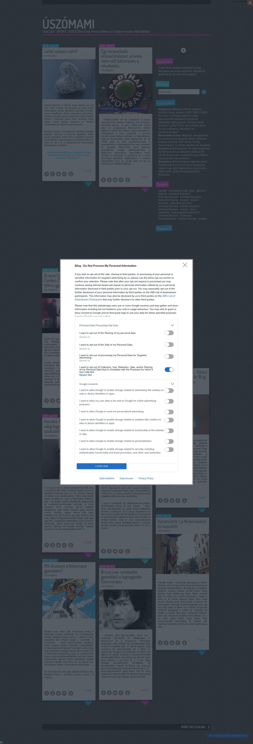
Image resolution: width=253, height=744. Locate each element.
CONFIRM (101, 466)
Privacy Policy (146, 478)
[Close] (186, 266)
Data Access (126, 478)
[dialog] (126, 372)
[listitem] (126, 325)
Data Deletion (107, 478)
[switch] (169, 333)
